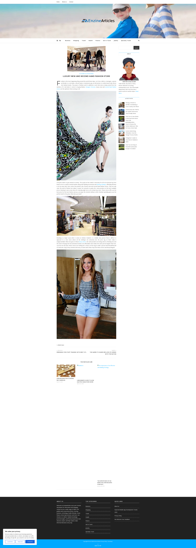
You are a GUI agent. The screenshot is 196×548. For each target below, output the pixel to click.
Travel (84, 40)
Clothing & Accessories (86, 73)
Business (67, 40)
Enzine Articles (97, 541)
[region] (20, 537)
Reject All (20, 541)
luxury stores (82, 241)
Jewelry (116, 40)
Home (58, 2)
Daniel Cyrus (61, 345)
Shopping (76, 40)
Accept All (30, 541)
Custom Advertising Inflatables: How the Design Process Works (132, 133)
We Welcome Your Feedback (122, 519)
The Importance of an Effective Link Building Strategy (104, 482)
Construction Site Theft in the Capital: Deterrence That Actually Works (132, 111)
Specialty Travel (126, 40)
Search (136, 48)
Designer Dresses (91, 87)
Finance (98, 40)
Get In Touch (107, 40)
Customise (10, 541)
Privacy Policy (118, 515)
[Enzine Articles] (98, 21)
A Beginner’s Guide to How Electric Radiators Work (132, 139)
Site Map (110, 541)
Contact (71, 2)
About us (64, 2)
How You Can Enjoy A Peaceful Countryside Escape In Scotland (131, 146)
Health (91, 40)
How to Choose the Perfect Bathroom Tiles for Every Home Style (132, 126)
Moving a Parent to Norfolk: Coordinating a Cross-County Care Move (132, 104)
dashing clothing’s (101, 184)
